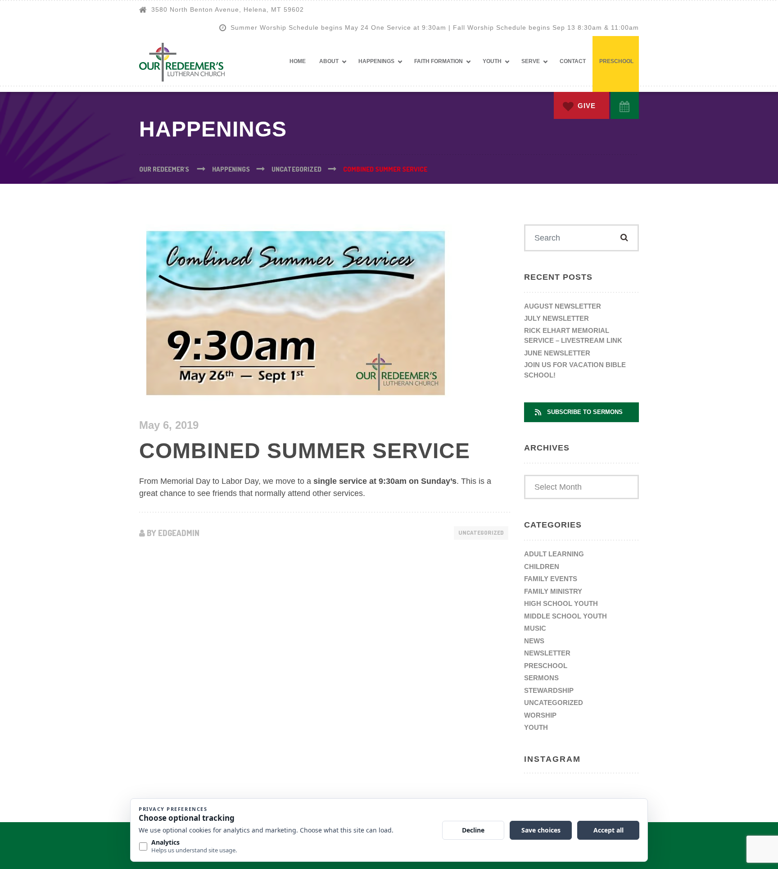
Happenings (376, 61)
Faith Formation (438, 61)
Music (535, 628)
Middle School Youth (565, 616)
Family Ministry (553, 591)
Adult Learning (554, 554)
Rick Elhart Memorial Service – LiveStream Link (573, 336)
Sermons (541, 678)
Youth (492, 61)
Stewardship (549, 690)
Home (297, 61)
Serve (530, 61)
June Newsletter (557, 353)
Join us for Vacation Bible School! (575, 370)
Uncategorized (481, 532)
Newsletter (547, 653)
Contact (573, 61)
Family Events (550, 578)
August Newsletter (562, 306)
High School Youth (561, 603)
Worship (540, 715)
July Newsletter (556, 318)
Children (541, 566)
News (534, 641)
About (329, 61)
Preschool (616, 61)
